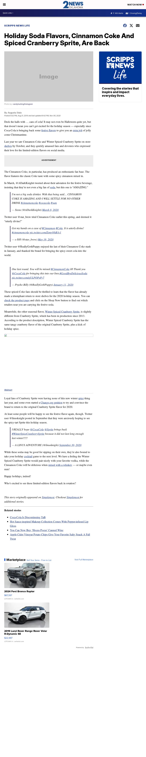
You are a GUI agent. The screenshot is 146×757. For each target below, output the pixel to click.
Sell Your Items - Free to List (39, 560)
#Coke (59, 228)
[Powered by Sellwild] (89, 648)
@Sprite (48, 429)
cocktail (28, 456)
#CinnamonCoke (60, 269)
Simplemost (48, 497)
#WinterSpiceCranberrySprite (28, 433)
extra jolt (77, 130)
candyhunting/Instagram (23, 104)
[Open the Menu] (4, 4)
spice (81, 398)
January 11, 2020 (63, 284)
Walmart (8, 390)
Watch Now (134, 4)
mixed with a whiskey (60, 465)
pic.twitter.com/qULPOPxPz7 (28, 277)
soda (52, 187)
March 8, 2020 (50, 210)
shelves (8, 146)
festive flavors (48, 130)
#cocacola (44, 203)
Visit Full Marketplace (84, 560)
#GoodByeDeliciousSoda (73, 273)
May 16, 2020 (45, 239)
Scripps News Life (17, 25)
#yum (54, 203)
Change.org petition (51, 402)
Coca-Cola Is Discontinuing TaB (28, 517)
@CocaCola (19, 273)
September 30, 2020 (70, 445)
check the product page (17, 300)
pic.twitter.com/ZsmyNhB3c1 (45, 232)
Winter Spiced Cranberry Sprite (62, 311)
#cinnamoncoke (29, 203)
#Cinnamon (48, 228)
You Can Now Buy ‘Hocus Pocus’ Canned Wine (36, 530)
